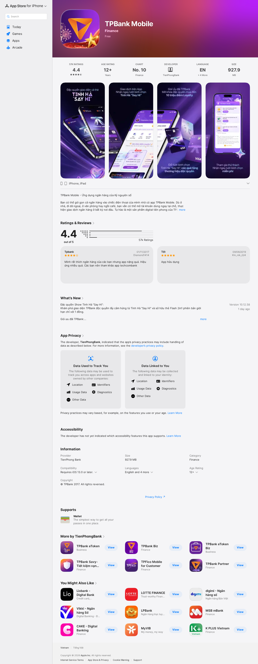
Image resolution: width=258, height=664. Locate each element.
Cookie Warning (121, 660)
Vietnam (64, 648)
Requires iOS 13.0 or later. (76, 472)
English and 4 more (137, 472)
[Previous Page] (56, 130)
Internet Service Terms (72, 660)
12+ (191, 472)
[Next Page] (254, 130)
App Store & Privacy (98, 660)
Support (137, 660)
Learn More (175, 412)
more (182, 209)
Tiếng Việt (78, 648)
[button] (26, 27)
